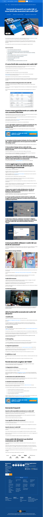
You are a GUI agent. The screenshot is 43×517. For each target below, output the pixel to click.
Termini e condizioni (31, 498)
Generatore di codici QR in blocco (32, 480)
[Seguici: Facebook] (21, 465)
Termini (29, 497)
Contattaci (7, 499)
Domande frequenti (10, 59)
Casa (6, 4)
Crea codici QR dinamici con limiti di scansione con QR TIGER (17, 60)
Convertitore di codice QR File (25, 489)
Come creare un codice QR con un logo (32, 485)
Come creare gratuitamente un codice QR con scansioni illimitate (18, 51)
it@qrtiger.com (15, 498)
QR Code (15, 173)
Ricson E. (9, 14)
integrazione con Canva (21, 372)
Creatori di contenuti (8, 306)
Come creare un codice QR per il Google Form (25, 486)
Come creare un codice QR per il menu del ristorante (18, 490)
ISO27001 (18, 119)
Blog (8, 4)
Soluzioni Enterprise (23, 500)
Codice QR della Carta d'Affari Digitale (25, 480)
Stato (21, 499)
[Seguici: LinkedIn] (13, 465)
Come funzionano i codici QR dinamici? (11, 481)
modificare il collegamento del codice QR (13, 320)
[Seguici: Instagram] (18, 465)
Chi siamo (21, 498)
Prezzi (21, 501)
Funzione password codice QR (27, 347)
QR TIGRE (6, 128)
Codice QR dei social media (20, 395)
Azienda (21, 497)
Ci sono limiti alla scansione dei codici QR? (14, 49)
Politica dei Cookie (31, 501)
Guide (6, 497)
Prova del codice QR (19, 160)
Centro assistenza (8, 500)
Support (15, 497)
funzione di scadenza (20, 173)
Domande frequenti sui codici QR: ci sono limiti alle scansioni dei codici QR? (23, 4)
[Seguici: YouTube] (16, 465)
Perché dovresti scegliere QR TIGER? (13, 57)
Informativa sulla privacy (32, 500)
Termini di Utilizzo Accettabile (33, 499)
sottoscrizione (7, 74)
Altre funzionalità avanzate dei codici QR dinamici (15, 56)
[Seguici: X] (23, 465)
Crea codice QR (22, 1)
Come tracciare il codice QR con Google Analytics (11, 490)
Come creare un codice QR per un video (18, 485)
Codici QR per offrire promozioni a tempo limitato (23, 272)
